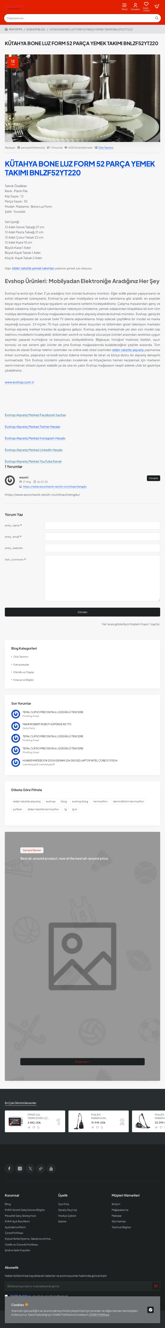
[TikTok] (40, 1168)
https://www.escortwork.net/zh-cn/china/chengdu (55, 486)
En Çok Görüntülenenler (20, 1103)
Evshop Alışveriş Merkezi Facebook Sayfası (35, 415)
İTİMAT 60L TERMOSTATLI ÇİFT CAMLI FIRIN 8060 (39, 1116)
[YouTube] (51, 1168)
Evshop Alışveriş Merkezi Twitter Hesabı (32, 426)
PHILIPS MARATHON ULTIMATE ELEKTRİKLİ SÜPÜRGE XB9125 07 (102, 1116)
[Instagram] (19, 1168)
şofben (17, 809)
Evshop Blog (36, 29)
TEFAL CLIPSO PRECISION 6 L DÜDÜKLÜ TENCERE (53, 712)
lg (65, 809)
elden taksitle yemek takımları (33, 268)
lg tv (74, 809)
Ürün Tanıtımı (105, 147)
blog (64, 801)
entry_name (12, 525)
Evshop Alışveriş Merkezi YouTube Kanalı (33, 461)
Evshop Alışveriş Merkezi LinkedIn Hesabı (34, 450)
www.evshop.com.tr (19, 382)
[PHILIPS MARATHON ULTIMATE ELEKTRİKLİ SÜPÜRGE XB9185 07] (143, 1121)
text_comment (14, 559)
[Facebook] (9, 1168)
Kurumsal (12, 1195)
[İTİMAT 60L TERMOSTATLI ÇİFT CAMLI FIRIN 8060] (16, 1121)
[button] (29, 1127)
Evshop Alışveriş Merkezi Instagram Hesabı (35, 438)
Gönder (82, 612)
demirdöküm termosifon (128, 801)
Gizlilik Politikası (99, 1314)
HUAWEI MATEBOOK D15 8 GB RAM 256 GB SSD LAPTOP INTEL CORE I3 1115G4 (70, 760)
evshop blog (80, 801)
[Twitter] (30, 1168)
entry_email (12, 536)
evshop (51, 801)
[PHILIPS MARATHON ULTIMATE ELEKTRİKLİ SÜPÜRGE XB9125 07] (79, 1121)
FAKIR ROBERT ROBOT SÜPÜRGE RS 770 (47, 724)
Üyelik (63, 1195)
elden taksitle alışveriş (128, 350)
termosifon (100, 801)
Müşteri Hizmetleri (126, 1195)
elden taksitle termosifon (43, 809)
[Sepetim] (157, 6)
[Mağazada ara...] (157, 18)
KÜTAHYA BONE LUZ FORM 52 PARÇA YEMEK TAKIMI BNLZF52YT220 (80, 168)
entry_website (14, 548)
